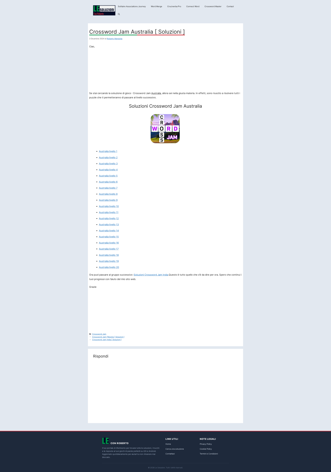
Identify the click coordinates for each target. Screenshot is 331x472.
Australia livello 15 (109, 236)
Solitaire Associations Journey (132, 6)
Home (168, 444)
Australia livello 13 (109, 224)
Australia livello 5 (108, 175)
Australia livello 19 (109, 261)
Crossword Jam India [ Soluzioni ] (107, 339)
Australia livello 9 (108, 200)
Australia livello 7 (108, 187)
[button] (118, 14)
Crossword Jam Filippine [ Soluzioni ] (108, 337)
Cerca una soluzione (175, 449)
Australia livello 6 (108, 181)
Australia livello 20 (109, 267)
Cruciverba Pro (174, 6)
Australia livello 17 (109, 248)
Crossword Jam (99, 334)
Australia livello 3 (108, 163)
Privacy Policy (206, 444)
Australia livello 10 (109, 206)
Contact (230, 6)
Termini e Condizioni (209, 454)
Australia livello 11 (108, 212)
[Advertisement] (165, 70)
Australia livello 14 (109, 230)
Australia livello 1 (108, 151)
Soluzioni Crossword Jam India (151, 274)
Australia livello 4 (108, 169)
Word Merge (156, 6)
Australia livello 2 (108, 157)
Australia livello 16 (109, 242)
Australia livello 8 (108, 194)
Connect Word (192, 6)
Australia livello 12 (109, 218)
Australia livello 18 (109, 255)
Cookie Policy (206, 449)
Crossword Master (213, 6)
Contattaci (170, 454)
